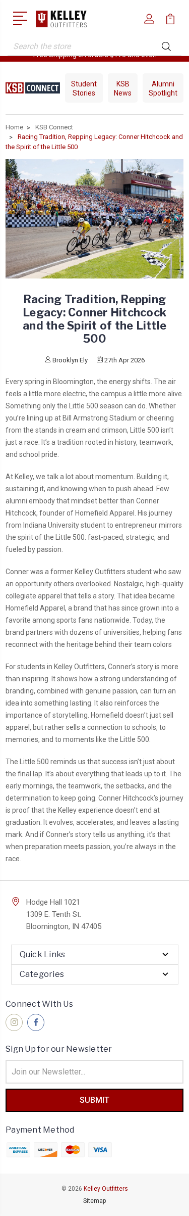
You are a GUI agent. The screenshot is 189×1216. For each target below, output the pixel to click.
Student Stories (84, 88)
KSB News (123, 88)
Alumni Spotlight (163, 88)
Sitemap (94, 1200)
